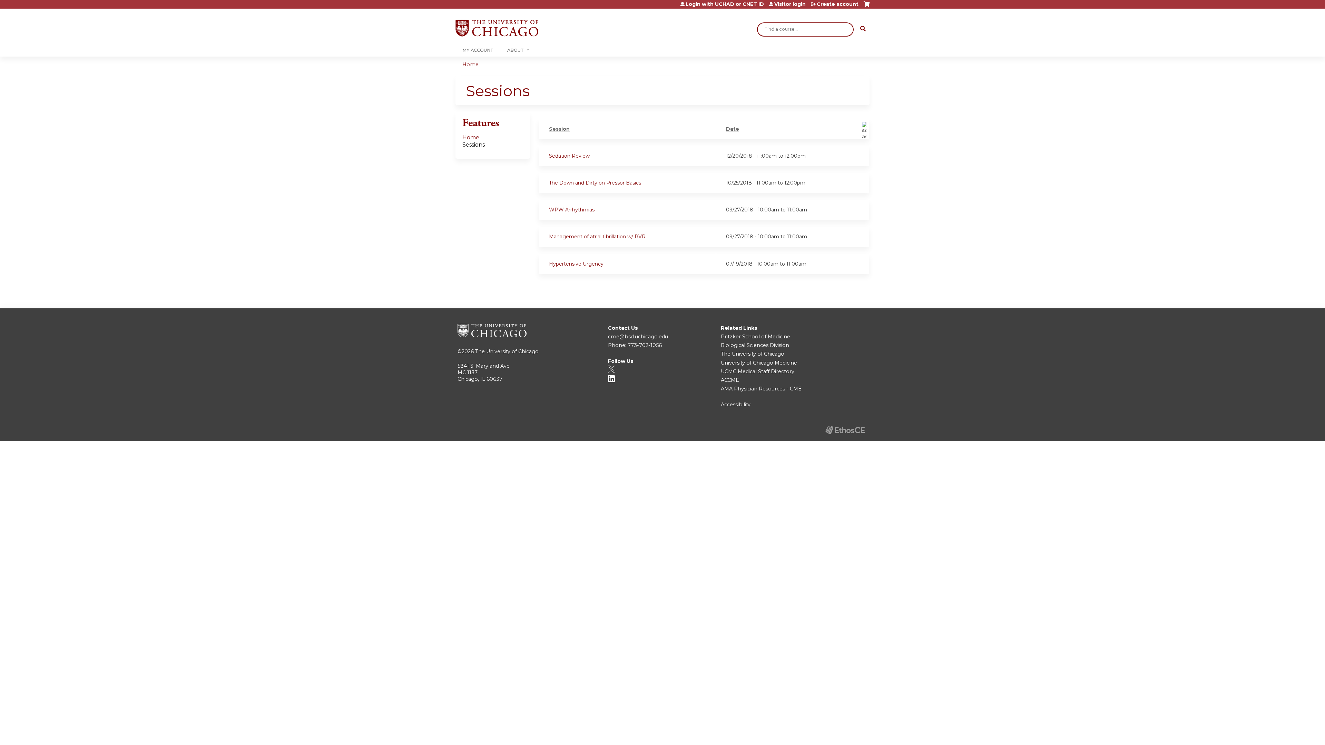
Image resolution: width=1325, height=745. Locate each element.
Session (559, 129)
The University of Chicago (507, 351)
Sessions (473, 144)
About (515, 50)
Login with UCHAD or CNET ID (725, 4)
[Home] (496, 28)
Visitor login (790, 4)
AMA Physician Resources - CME (761, 389)
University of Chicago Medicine (759, 363)
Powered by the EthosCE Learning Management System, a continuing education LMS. (845, 430)
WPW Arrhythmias (572, 210)
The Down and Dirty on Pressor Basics (595, 183)
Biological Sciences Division (755, 345)
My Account (477, 50)
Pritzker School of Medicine (755, 337)
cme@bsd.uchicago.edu (638, 337)
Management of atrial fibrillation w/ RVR (597, 237)
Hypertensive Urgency (576, 264)
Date (732, 129)
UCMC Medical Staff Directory (757, 371)
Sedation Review (569, 156)
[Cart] (867, 7)
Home (470, 64)
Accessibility (735, 404)
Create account (837, 4)
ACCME (730, 380)
